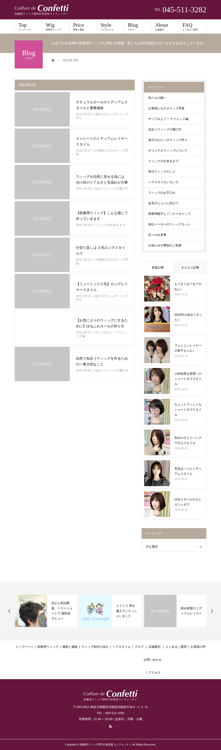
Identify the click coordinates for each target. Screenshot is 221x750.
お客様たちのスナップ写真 (166, 108)
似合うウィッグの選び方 (111, 188)
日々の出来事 (157, 235)
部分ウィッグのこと (161, 171)
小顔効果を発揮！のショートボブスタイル (188, 379)
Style (107, 26)
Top (25, 26)
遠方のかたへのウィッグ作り (168, 140)
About (161, 26)
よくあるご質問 (176, 646)
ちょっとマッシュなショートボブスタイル (188, 409)
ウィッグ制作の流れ (95, 646)
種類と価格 (69, 646)
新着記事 (158, 267)
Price (78, 26)
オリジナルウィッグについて (168, 150)
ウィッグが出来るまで (110, 225)
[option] (46, 611)
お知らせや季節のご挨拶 (165, 245)
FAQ (190, 26)
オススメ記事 (190, 267)
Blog (133, 26)
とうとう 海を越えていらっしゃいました (126, 611)
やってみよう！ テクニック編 (168, 119)
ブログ (139, 646)
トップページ (24, 646)
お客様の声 (198, 646)
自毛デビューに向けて (163, 203)
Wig (53, 26)
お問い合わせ (153, 659)
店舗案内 (154, 646)
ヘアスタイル (121, 646)
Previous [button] (9, 611)
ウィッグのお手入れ (161, 192)
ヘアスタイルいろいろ (163, 182)
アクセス (154, 672)
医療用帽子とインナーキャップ (169, 213)
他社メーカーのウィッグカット (169, 224)
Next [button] (212, 611)
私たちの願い (157, 97)
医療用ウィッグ (47, 646)
